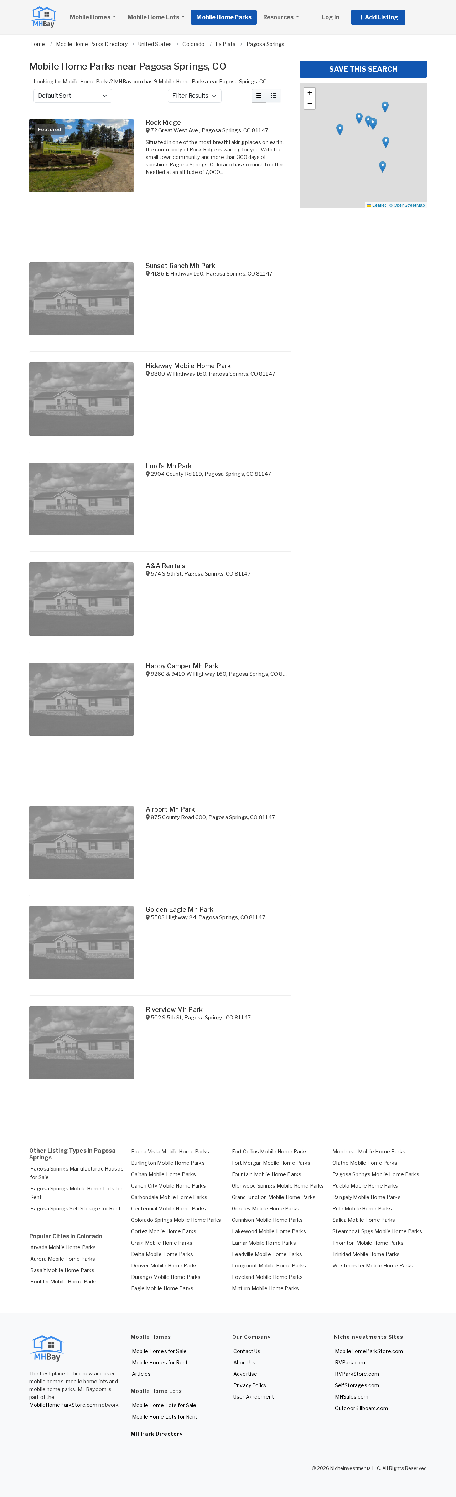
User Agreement (253, 1397)
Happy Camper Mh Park (182, 666)
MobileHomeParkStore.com (63, 1405)
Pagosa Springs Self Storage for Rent (75, 1208)
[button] (386, 17)
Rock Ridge (163, 122)
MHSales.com (352, 1397)
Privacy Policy (249, 1385)
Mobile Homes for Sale (159, 1351)
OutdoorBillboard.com (361, 1408)
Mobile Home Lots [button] (154, 17)
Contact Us (246, 1351)
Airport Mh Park (170, 809)
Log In (331, 17)
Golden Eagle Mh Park (180, 909)
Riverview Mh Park (174, 1009)
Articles (141, 1374)
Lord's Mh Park (169, 466)
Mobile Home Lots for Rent (165, 1417)
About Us (244, 1362)
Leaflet (378, 205)
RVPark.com (350, 1362)
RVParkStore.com (357, 1374)
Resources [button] (279, 17)
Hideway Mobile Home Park (188, 366)
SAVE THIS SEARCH (363, 69)
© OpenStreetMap (407, 205)
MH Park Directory (157, 1434)
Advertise (245, 1374)
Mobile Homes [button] (91, 17)
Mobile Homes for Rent (160, 1362)
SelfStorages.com (357, 1385)
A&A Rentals (166, 566)
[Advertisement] (160, 1111)
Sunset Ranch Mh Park (181, 265)
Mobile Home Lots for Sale (164, 1405)
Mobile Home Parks (223, 17)
